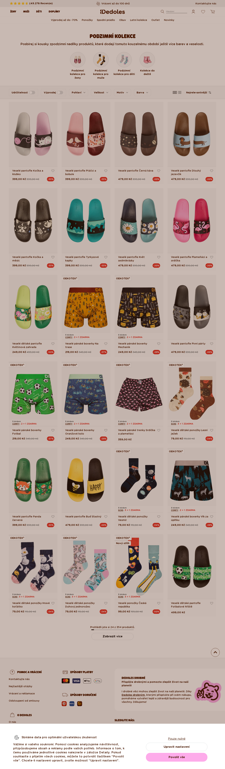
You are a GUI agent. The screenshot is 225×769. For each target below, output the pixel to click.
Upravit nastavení (177, 746)
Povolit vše (177, 757)
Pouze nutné (176, 738)
